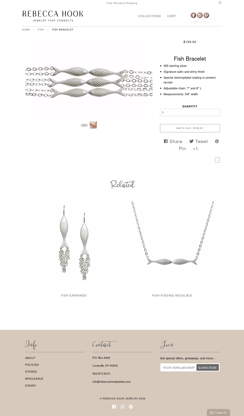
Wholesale (34, 378)
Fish (41, 29)
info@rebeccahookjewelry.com (112, 381)
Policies (32, 364)
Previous (29, 81)
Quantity (189, 106)
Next (148, 81)
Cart (171, 16)
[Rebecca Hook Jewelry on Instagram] (122, 407)
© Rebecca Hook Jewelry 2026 (122, 398)
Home (26, 29)
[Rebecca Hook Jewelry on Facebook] (114, 407)
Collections (149, 16)
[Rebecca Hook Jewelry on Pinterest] (131, 407)
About (30, 358)
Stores (31, 371)
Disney (30, 385)
